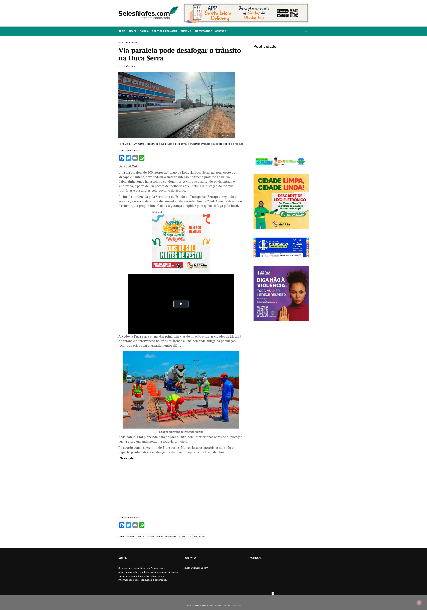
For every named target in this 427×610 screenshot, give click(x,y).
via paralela (185, 537)
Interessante (203, 31)
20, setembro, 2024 (126, 66)
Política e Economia (164, 31)
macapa (150, 537)
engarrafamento (135, 537)
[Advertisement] (181, 489)
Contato (220, 31)
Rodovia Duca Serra (166, 537)
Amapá (132, 31)
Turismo (185, 31)
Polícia (144, 31)
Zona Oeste (199, 537)
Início (121, 31)
